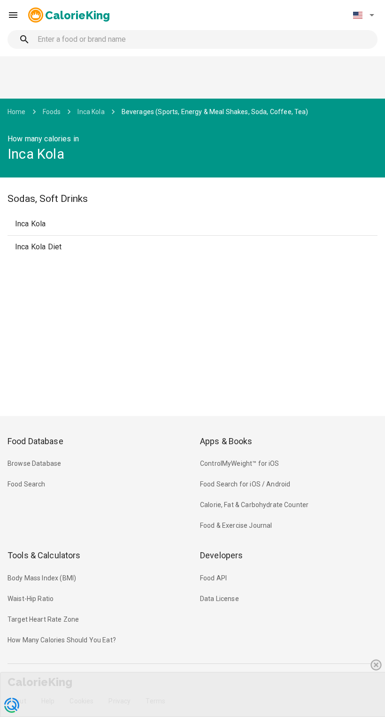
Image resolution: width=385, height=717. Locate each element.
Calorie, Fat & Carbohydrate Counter (254, 505)
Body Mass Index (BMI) (42, 578)
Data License (219, 598)
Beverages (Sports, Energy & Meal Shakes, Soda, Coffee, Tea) (215, 112)
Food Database (35, 441)
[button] (363, 15)
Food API (213, 578)
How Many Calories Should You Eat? (62, 640)
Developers (221, 555)
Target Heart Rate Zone (43, 619)
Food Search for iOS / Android (245, 484)
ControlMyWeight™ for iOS (239, 463)
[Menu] (13, 15)
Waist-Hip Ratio (31, 598)
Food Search (27, 484)
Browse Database (34, 463)
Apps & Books (226, 441)
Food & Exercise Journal (236, 525)
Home (17, 112)
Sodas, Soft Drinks (48, 198)
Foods (52, 112)
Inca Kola (90, 112)
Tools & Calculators (44, 555)
